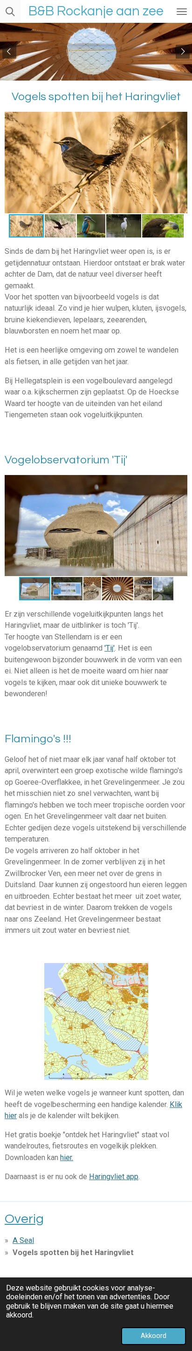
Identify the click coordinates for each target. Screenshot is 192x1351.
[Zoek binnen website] (10, 11)
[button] (178, 120)
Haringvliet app (113, 1176)
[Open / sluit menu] (181, 11)
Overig (24, 1219)
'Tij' (109, 648)
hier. (66, 1157)
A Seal (23, 1240)
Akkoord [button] (153, 1335)
